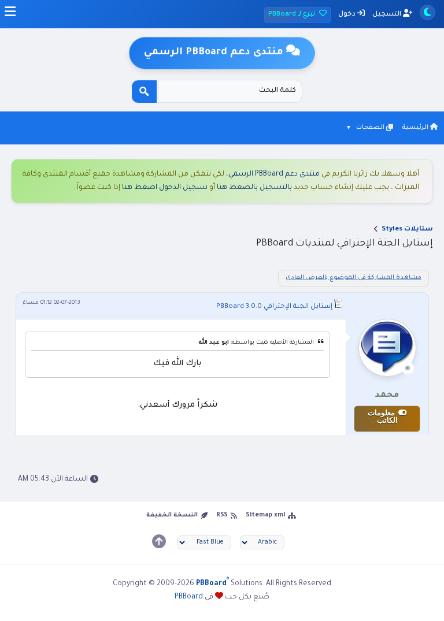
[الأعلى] (159, 541)
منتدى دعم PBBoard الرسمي (274, 174)
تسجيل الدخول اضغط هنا (165, 188)
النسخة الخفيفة (172, 515)
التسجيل (387, 14)
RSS (222, 515)
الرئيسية (416, 127)
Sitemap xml (265, 515)
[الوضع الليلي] (427, 12)
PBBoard (189, 597)
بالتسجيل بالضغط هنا (254, 188)
